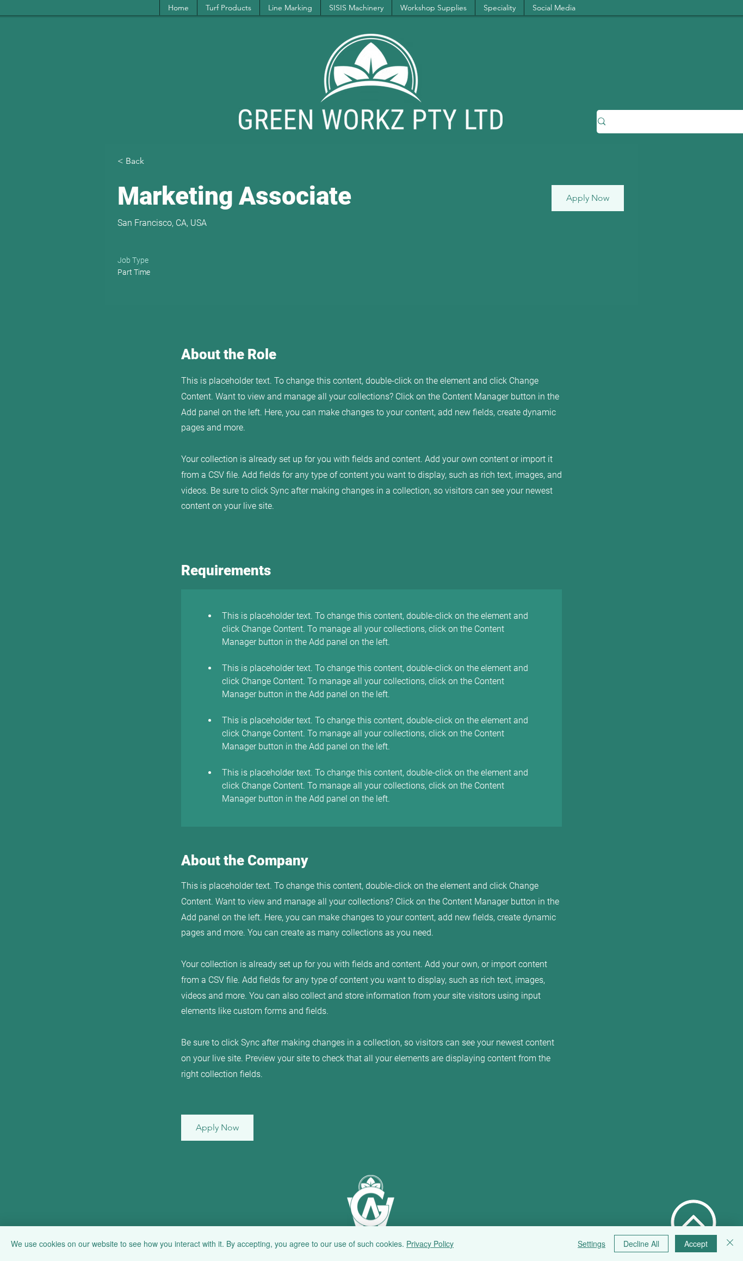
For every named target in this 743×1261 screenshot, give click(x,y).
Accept (696, 1243)
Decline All (641, 1243)
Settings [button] (591, 1243)
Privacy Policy (430, 1243)
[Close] (729, 1243)
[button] (588, 198)
